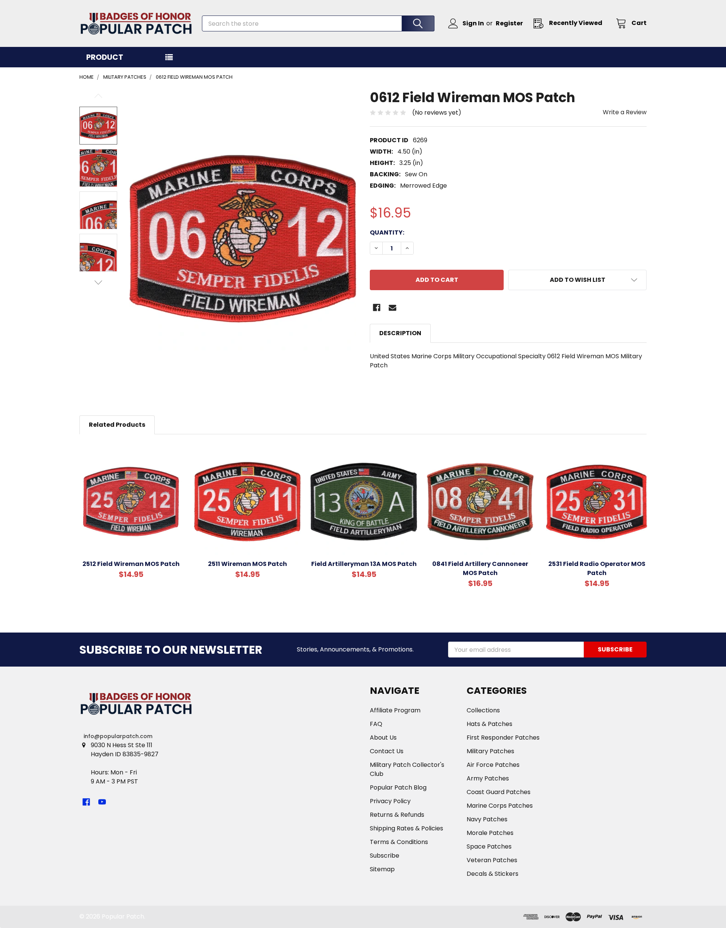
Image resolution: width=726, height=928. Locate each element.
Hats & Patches (489, 724)
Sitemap (382, 869)
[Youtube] (102, 802)
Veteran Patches (492, 860)
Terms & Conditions (399, 842)
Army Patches (488, 778)
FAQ (376, 724)
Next (98, 282)
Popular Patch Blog (398, 787)
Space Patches (489, 846)
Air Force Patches (493, 764)
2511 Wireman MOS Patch (247, 564)
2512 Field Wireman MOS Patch (131, 564)
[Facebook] (376, 307)
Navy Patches (487, 819)
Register (509, 23)
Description (400, 333)
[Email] (392, 307)
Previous (98, 96)
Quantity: (387, 232)
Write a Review (625, 112)
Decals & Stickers (492, 873)
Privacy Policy (390, 801)
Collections (483, 710)
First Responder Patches (503, 737)
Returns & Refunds (397, 814)
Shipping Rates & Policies (406, 828)
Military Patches (490, 751)
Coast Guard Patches (499, 792)
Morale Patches (490, 833)
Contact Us (386, 751)
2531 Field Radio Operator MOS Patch (596, 568)
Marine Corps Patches (500, 805)
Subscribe (384, 855)
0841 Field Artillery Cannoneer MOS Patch (480, 568)
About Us (383, 737)
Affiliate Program (395, 710)
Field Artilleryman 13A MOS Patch (364, 564)
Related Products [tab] (117, 424)
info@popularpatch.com (118, 736)
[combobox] (318, 23)
